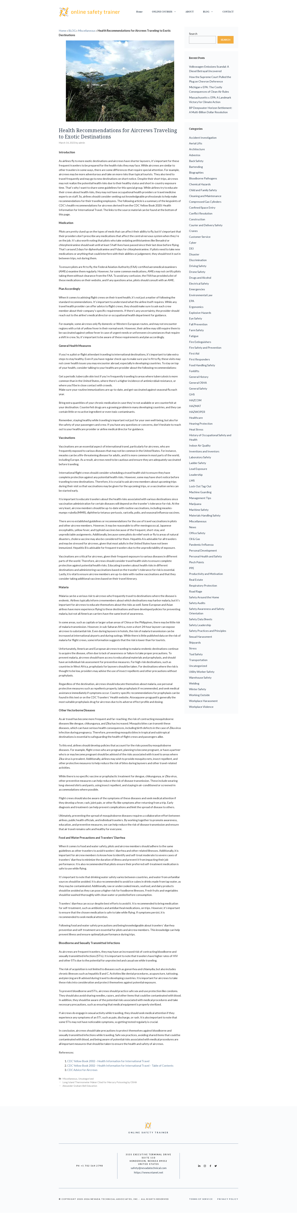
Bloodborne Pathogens (203, 178)
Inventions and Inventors (204, 451)
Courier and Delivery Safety (205, 225)
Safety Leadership (200, 625)
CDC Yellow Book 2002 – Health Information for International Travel (108, 1061)
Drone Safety (197, 271)
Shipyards (195, 642)
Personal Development (203, 550)
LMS (192, 480)
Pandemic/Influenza (201, 544)
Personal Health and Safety (205, 556)
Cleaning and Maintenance (205, 196)
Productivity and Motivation (206, 573)
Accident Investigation (203, 137)
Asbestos (194, 155)
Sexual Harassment (200, 636)
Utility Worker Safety (201, 671)
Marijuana (195, 504)
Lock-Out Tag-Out (200, 486)
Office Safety (197, 533)
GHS (192, 394)
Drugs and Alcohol (200, 277)
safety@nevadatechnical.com (148, 1168)
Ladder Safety (197, 463)
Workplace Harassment (203, 701)
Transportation (198, 660)
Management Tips (200, 498)
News (192, 527)
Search (193, 33)
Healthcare (196, 417)
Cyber (192, 242)
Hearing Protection (201, 423)
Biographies (196, 172)
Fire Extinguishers (200, 342)
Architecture (197, 149)
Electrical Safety (199, 283)
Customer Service (200, 236)
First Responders (199, 359)
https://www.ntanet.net (148, 1172)
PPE (191, 568)
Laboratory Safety (200, 457)
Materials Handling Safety (204, 515)
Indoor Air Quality (200, 445)
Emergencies (197, 289)
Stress (193, 648)
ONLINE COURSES (162, 11)
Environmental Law (200, 295)
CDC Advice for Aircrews (82, 1070)
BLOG (206, 11)
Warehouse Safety (200, 677)
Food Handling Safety (202, 365)
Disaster (194, 254)
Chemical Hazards (200, 184)
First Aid (194, 353)
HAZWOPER (197, 411)
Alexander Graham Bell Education (79, 1085)
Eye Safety (195, 318)
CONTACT (228, 11)
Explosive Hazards (200, 312)
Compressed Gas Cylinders (205, 201)
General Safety (198, 388)
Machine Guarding (200, 492)
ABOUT (189, 11)
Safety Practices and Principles (207, 630)
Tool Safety (196, 654)
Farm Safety (196, 330)
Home (139, 11)
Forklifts (194, 371)
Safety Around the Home (204, 597)
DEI (191, 248)
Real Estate (196, 579)
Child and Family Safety (203, 190)
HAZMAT (195, 406)
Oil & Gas (194, 539)
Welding (194, 683)
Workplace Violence (201, 706)
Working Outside (199, 695)
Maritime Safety (199, 509)
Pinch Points (196, 562)
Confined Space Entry (202, 207)
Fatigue (193, 336)
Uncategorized (86, 1078)
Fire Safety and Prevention (205, 347)
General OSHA (198, 382)
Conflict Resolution (200, 213)
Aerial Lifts (195, 143)
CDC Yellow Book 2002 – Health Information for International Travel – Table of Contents (120, 1065)
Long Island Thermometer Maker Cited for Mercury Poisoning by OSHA (99, 1082)
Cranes (193, 231)
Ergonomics (196, 306)
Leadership (196, 474)
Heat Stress (196, 429)
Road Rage (195, 591)
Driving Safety (197, 266)
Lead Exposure (198, 468)
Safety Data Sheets (200, 619)
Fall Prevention (198, 324)
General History (198, 376)
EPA (191, 301)
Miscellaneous (86, 30)
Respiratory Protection (203, 585)
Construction (197, 219)
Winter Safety (197, 689)
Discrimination (198, 260)
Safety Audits (197, 603)
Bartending (196, 166)
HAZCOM (195, 400)
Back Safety (196, 161)
